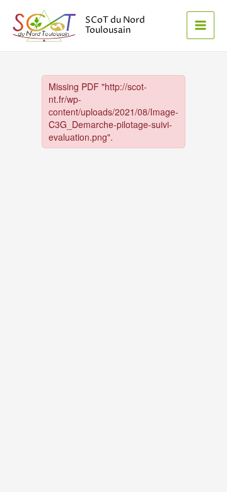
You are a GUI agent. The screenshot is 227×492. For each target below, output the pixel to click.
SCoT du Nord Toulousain (115, 25)
